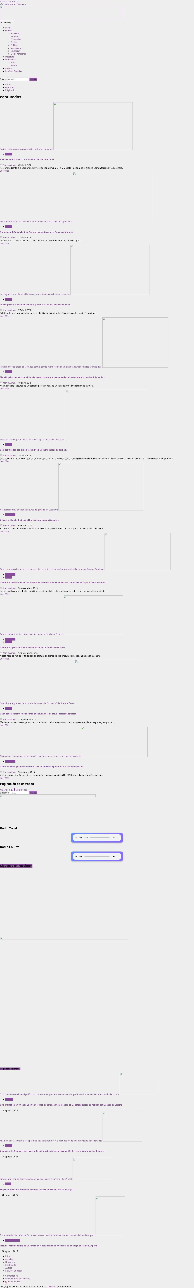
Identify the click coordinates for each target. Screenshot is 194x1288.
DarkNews (51, 1286)
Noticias (9, 1099)
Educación (15, 51)
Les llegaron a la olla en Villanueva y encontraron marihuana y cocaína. (35, 294)
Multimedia (10, 59)
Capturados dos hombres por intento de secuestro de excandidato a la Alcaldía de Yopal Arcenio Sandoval (52, 569)
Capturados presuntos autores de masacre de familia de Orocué (31, 634)
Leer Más (4, 170)
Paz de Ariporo (12, 1240)
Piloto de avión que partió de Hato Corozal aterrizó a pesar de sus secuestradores (40, 756)
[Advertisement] (61, 19)
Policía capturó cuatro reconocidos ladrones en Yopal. (26, 149)
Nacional (14, 36)
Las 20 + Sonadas (13, 71)
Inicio (7, 28)
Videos (14, 65)
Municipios (16, 48)
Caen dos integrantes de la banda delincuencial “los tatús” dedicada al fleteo (37, 703)
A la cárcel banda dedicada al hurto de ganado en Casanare (29, 509)
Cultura (14, 42)
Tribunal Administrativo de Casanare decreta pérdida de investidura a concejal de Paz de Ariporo (47, 1235)
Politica (14, 45)
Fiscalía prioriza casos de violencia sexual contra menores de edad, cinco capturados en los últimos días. (51, 366)
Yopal (8, 1184)
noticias (9, 30)
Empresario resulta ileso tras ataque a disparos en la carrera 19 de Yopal (36, 1178)
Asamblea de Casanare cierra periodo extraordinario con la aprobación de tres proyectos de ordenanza (51, 1140)
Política (8, 1145)
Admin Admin (9, 165)
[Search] (1, 76)
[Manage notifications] (6, 1282)
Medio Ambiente (18, 54)
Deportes (9, 57)
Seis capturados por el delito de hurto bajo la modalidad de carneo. (33, 439)
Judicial (8, 154)
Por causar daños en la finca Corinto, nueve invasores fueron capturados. (36, 221)
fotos (13, 62)
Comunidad (16, 39)
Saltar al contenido (9, 1)
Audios (8, 68)
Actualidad (15, 33)
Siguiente (22, 789)
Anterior (4, 789)
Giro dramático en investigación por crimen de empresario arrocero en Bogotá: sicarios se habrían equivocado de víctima (59, 1094)
